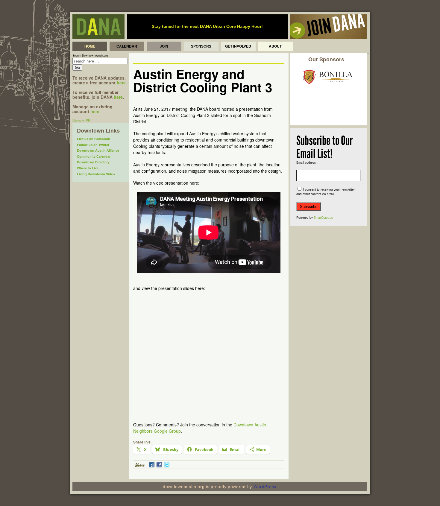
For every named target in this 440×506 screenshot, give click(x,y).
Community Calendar (93, 156)
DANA (98, 26)
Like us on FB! (81, 120)
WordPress (265, 486)
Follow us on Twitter (93, 144)
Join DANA (328, 26)
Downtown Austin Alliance (98, 150)
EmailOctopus (323, 217)
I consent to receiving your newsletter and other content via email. (325, 191)
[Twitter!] (166, 466)
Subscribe (308, 206)
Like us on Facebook (93, 138)
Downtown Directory (93, 162)
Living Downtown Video (96, 174)
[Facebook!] (159, 466)
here (121, 83)
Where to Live (87, 168)
